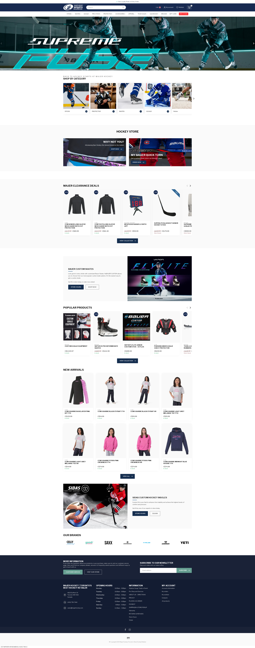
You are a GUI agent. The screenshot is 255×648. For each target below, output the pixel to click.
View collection (126, 241)
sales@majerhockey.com (75, 608)
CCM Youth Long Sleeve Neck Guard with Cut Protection (105, 226)
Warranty (132, 611)
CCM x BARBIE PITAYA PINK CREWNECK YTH (108, 461)
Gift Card (173, 14)
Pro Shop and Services (136, 591)
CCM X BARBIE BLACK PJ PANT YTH (111, 411)
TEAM (131, 620)
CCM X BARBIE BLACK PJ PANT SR (143, 411)
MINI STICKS (183, 14)
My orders (165, 591)
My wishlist (165, 595)
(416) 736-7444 (72, 602)
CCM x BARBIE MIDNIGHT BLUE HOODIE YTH (175, 462)
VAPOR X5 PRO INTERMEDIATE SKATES (106, 347)
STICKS (69, 14)
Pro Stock (96, 14)
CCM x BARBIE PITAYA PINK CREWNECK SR (140, 461)
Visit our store (93, 572)
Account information (168, 588)
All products (166, 601)
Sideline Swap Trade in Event (138, 588)
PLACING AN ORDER (135, 601)
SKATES (77, 14)
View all (126, 476)
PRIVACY (132, 598)
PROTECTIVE (107, 14)
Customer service (73, 572)
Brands (164, 14)
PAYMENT (132, 604)
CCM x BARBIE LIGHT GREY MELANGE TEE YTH (173, 412)
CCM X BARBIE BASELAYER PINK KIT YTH (77, 412)
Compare (165, 598)
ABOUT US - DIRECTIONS (137, 595)
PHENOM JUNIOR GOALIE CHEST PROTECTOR (163, 347)
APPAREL (131, 14)
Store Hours (76, 287)
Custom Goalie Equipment (76, 346)
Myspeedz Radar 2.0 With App (135, 225)
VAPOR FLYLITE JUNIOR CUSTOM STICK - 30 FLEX (134, 346)
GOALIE (86, 14)
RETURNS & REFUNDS (136, 614)
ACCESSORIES (120, 14)
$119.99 (155, 513)
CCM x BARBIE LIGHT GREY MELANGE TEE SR (75, 462)
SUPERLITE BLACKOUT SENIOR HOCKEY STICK (166, 224)
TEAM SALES (142, 14)
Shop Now (92, 287)
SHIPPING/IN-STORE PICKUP (138, 607)
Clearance (154, 14)
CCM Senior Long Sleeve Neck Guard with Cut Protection (75, 226)
